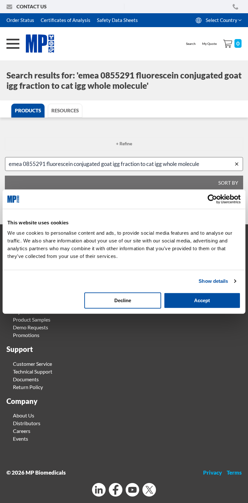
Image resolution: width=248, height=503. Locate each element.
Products (28, 110)
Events (20, 439)
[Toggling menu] (12, 44)
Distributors (26, 423)
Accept (202, 300)
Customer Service (32, 364)
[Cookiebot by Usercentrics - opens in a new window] (212, 199)
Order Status (20, 20)
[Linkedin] (99, 490)
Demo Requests (30, 327)
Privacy (212, 472)
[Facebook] (115, 490)
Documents (26, 379)
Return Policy (28, 387)
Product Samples (31, 319)
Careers (21, 431)
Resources (65, 110)
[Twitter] (149, 490)
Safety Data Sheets (117, 20)
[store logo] (43, 44)
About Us (23, 415)
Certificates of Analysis (65, 20)
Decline (122, 300)
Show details (213, 281)
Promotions (26, 335)
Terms (234, 472)
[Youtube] (132, 490)
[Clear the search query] (238, 164)
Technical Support (32, 371)
